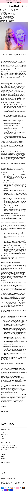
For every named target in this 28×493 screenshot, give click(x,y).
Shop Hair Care (3, 10)
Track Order (4, 454)
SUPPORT (10, 18)
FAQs (10, 21)
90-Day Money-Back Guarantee (9, 445)
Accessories (3, 12)
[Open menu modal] (2, 6)
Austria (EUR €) (13, 478)
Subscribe (23, 468)
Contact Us (11, 20)
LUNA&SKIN (14, 481)
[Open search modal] (22, 6)
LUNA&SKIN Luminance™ (7, 16)
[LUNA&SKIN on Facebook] (2, 473)
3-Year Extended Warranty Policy (9, 447)
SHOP (1, 9)
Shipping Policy (4, 21)
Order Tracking (3, 20)
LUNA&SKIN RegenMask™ (7, 13)
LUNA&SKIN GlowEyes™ (7, 17)
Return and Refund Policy (7, 452)
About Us (3, 438)
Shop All (7, 9)
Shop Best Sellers (13, 10)
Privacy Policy (4, 434)
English (3, 478)
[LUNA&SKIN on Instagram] (5, 473)
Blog (2, 432)
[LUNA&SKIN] (14, 6)
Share (4, 406)
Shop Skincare (14, 9)
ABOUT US (3, 18)
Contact (3, 458)
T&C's (2, 436)
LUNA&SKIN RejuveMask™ (7, 14)
